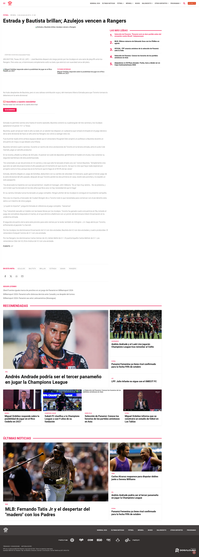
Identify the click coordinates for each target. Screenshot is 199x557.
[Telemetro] (72, 542)
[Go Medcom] (63, 542)
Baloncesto (146, 3)
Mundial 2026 (95, 3)
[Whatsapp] (17, 276)
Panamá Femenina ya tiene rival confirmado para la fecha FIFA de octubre (133, 365)
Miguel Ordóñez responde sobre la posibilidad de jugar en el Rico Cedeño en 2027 (80, 72)
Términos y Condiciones (11, 546)
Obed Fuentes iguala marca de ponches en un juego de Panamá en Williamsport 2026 (38, 290)
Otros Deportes (161, 3)
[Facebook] (5, 276)
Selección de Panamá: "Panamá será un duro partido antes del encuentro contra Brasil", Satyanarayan (138, 35)
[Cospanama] (90, 542)
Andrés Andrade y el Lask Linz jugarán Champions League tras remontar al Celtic (132, 345)
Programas (174, 3)
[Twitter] (11, 276)
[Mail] (22, 276)
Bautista (32, 269)
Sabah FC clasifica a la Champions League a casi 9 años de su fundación (62, 419)
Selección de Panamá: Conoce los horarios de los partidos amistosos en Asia (102, 419)
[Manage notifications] (194, 552)
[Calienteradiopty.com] (117, 542)
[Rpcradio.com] (108, 542)
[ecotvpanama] (99, 542)
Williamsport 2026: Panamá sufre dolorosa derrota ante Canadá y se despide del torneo (39, 294)
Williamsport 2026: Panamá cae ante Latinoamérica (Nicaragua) (29, 298)
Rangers (72, 269)
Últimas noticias (108, 3)
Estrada (53, 269)
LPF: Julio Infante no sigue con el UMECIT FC (134, 381)
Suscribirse (10, 110)
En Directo (191, 3)
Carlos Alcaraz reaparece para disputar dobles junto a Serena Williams (134, 477)
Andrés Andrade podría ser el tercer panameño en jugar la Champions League (53, 379)
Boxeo (137, 3)
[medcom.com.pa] (136, 542)
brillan (43, 269)
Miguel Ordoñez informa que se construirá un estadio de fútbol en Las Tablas (141, 419)
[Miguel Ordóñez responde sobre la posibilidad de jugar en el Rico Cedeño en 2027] (29, 71)
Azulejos (21, 269)
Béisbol (129, 3)
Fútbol (120, 3)
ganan (62, 269)
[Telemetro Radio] (126, 542)
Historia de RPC (26, 546)
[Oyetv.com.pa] (81, 542)
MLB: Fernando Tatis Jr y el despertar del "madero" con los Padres (47, 511)
